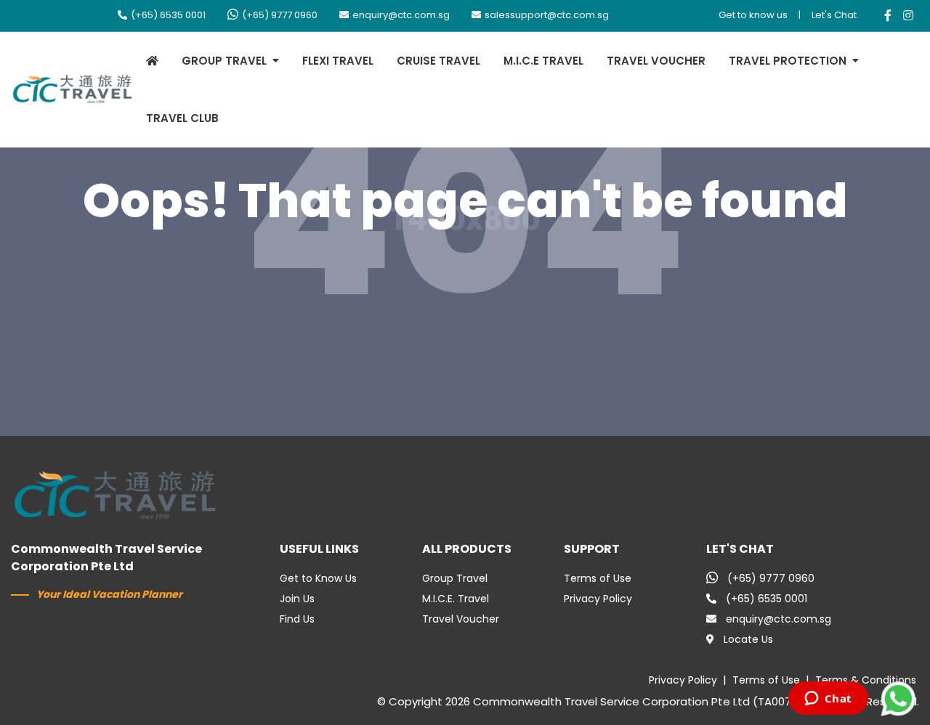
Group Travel (455, 578)
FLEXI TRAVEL (337, 60)
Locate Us (748, 639)
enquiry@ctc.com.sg (401, 15)
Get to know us (753, 15)
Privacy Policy (598, 598)
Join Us (297, 598)
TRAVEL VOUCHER (656, 60)
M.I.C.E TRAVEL (543, 60)
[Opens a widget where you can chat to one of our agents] (828, 699)
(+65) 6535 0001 (168, 15)
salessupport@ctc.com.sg (547, 15)
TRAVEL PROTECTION (787, 60)
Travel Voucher (460, 619)
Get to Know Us (318, 578)
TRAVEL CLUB (182, 118)
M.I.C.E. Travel (455, 598)
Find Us (297, 619)
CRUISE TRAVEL (438, 60)
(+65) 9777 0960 (280, 15)
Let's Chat (834, 15)
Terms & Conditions (865, 680)
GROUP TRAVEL (224, 60)
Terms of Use (597, 578)
